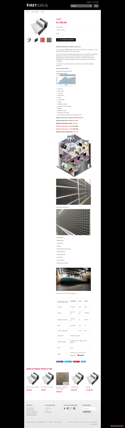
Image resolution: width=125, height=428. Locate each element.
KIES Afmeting (59, 27)
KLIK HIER (75, 126)
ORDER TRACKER (94, 422)
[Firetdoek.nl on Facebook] (68, 409)
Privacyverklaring (94, 424)
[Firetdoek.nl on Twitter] (65, 409)
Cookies (87, 422)
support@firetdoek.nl (31, 415)
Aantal (57, 33)
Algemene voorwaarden (73, 422)
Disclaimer (82, 422)
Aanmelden (96, 2)
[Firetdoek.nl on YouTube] (74, 409)
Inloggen (89, 2)
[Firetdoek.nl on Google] (71, 409)
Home (27, 11)
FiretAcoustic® (35, 11)
